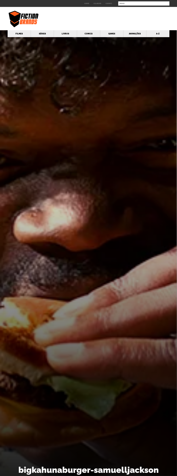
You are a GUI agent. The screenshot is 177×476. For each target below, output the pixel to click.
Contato (109, 3)
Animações (135, 34)
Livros (65, 34)
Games (111, 34)
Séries (42, 34)
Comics (88, 34)
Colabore (97, 3)
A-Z (158, 34)
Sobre (86, 3)
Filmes (19, 34)
